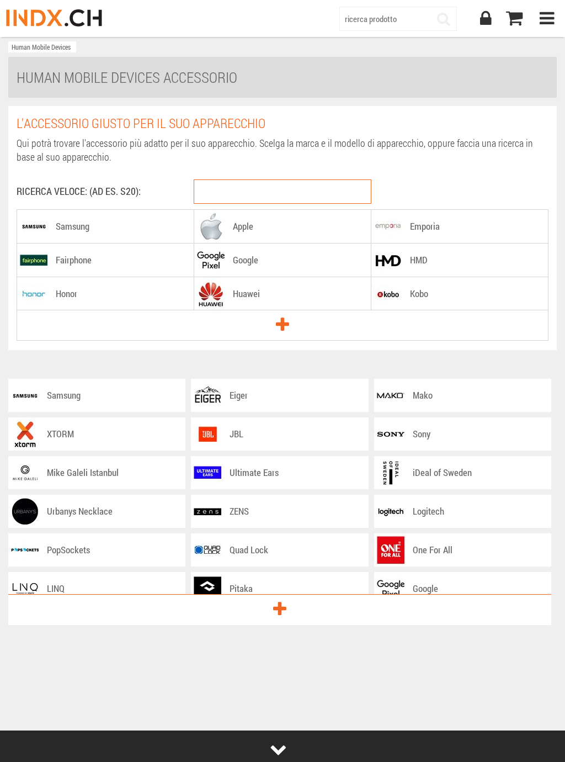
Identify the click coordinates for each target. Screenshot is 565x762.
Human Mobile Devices (41, 47)
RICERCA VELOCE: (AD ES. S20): (79, 192)
